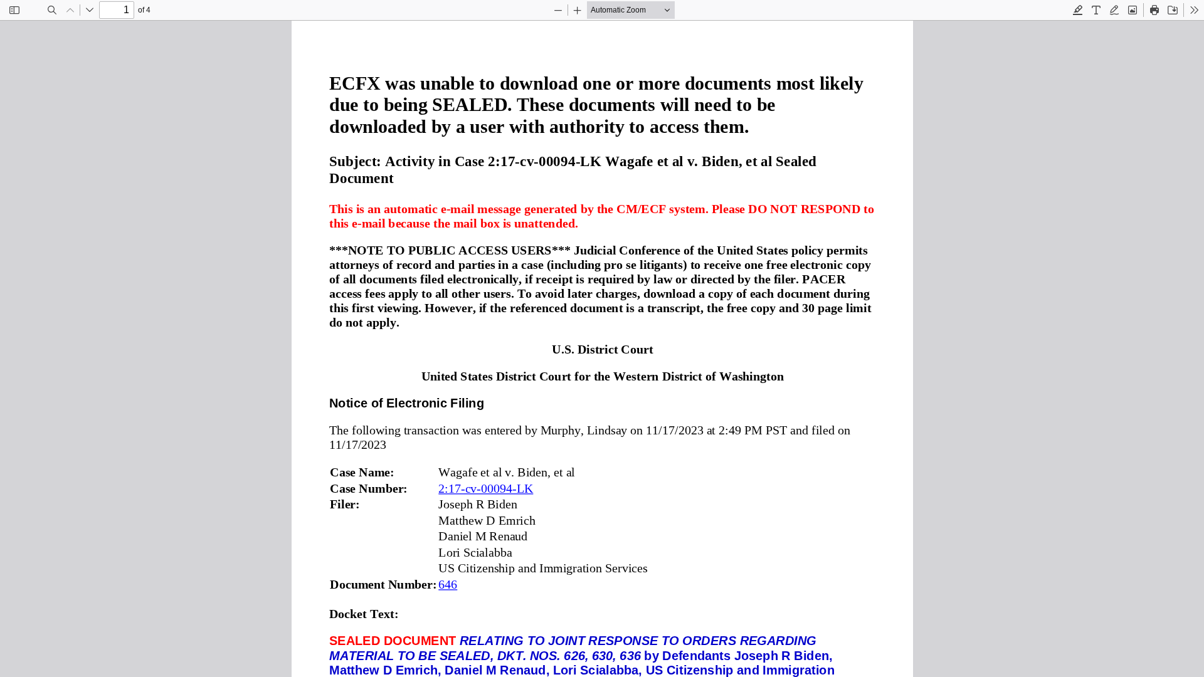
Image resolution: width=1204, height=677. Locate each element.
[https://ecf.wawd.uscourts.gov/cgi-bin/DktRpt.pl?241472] (485, 489)
